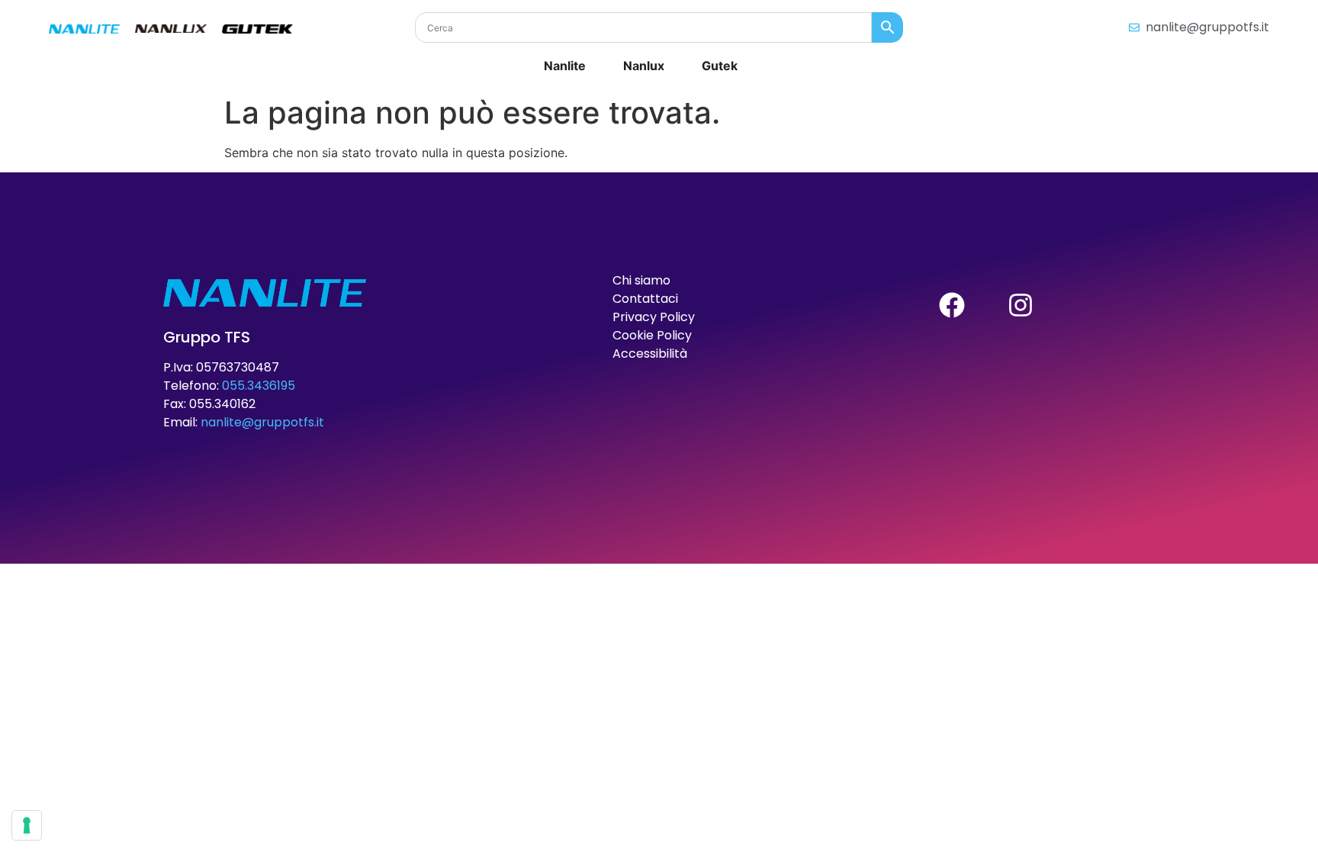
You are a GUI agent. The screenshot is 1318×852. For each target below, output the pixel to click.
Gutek (720, 65)
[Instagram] (1020, 305)
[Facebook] (952, 305)
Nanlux (643, 65)
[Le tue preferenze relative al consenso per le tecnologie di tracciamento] (26, 825)
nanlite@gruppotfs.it (262, 422)
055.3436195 (258, 385)
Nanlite (565, 65)
